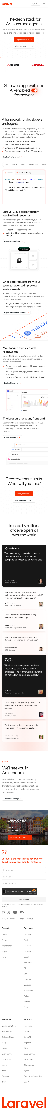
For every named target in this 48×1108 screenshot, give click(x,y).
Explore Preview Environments (15, 313)
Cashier (27, 930)
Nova (4, 952)
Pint (26, 963)
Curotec (27, 1027)
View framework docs (24, 46)
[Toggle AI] (34, 90)
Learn (4, 1060)
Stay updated (24, 895)
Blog (4, 1038)
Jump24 (27, 1032)
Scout (26, 952)
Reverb (27, 997)
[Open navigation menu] (44, 4)
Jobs (4, 1066)
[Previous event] (3, 822)
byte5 (26, 1066)
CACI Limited (29, 1049)
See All (27, 1077)
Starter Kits (7, 1027)
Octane (27, 946)
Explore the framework (11, 157)
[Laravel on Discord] (22, 907)
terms (30, 899)
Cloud (4, 930)
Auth (6, 164)
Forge (4, 935)
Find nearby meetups (11, 794)
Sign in (34, 4)
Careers (5, 1071)
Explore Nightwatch (11, 383)
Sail (25, 969)
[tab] (9, 172)
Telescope (28, 986)
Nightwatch (7, 941)
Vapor (4, 946)
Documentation (9, 1021)
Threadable (29, 1060)
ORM (23, 164)
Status (30, 914)
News (4, 1043)
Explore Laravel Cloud (12, 241)
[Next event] (45, 822)
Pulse (26, 991)
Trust (4, 1077)
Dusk (26, 935)
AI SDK (14, 164)
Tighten (27, 1038)
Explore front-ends (11, 437)
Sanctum (28, 974)
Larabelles (6, 1055)
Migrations (33, 164)
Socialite (28, 980)
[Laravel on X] (8, 907)
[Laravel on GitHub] (3, 907)
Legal (21, 914)
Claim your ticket (18, 833)
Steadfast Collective (33, 1071)
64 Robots (28, 1055)
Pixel (26, 1043)
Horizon (27, 941)
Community (7, 1049)
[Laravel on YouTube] (15, 907)
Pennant (28, 958)
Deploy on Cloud (22, 39)
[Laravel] (7, 3)
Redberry (28, 1021)
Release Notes (8, 1032)
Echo (26, 1002)
